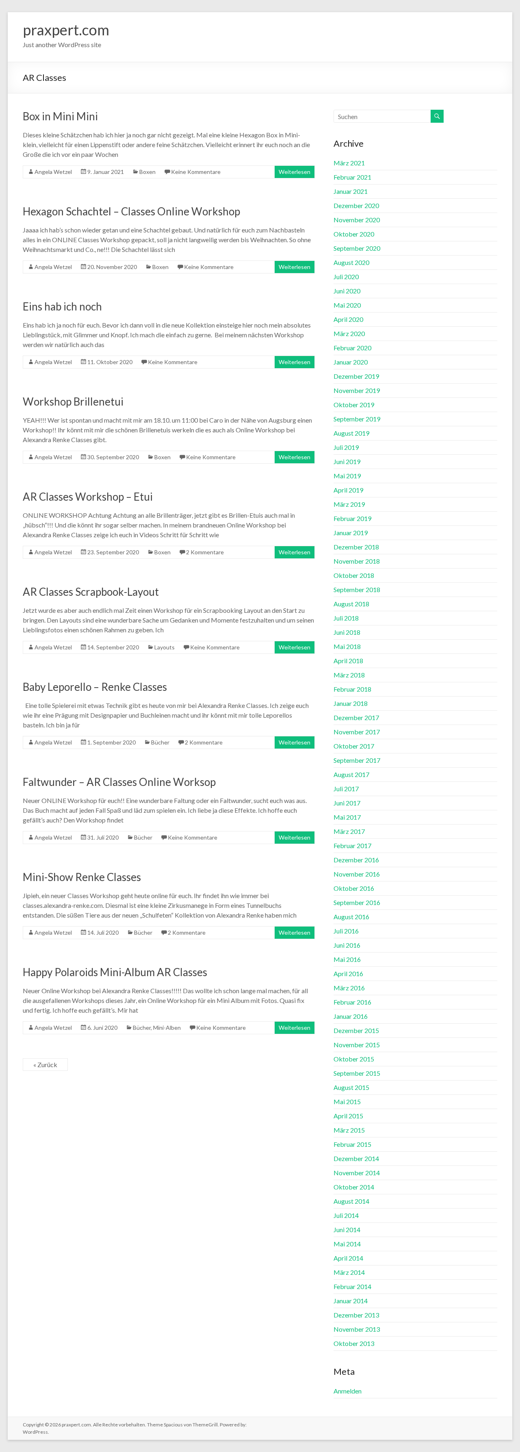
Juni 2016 (347, 945)
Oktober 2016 (354, 888)
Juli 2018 (346, 618)
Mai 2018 (347, 646)
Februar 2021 (352, 177)
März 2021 (349, 163)
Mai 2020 (347, 305)
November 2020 (357, 220)
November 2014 (357, 1172)
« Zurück (45, 1064)
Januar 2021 (351, 191)
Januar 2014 (351, 1300)
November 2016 (357, 874)
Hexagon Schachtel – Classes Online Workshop (131, 211)
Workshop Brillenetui (73, 401)
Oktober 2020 (354, 234)
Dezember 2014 (356, 1158)
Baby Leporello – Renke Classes (95, 686)
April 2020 (348, 319)
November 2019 (357, 390)
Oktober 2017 (354, 746)
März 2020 (349, 333)
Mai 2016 (347, 959)
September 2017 (357, 760)
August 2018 (351, 604)
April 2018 (348, 660)
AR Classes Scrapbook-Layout (91, 591)
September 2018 (357, 589)
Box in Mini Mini (60, 116)
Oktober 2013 (354, 1343)
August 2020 (351, 262)
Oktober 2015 (354, 1059)
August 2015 (351, 1087)
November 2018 (357, 561)
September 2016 (357, 902)
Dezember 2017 (356, 717)
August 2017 (351, 774)
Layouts (164, 647)
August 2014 (351, 1201)
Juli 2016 (346, 931)
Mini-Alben (167, 1027)
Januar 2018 (351, 703)
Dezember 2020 (356, 205)
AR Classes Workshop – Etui (88, 496)
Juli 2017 (346, 788)
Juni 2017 (347, 803)
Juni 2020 (347, 291)
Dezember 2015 (356, 1030)
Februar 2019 (352, 518)
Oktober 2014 (354, 1187)
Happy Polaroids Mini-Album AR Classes (115, 972)
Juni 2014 (347, 1229)
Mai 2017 (347, 817)
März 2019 (349, 504)
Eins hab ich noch (62, 306)
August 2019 (351, 433)
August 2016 (351, 916)
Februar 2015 (352, 1144)
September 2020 (357, 248)
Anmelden (348, 1391)
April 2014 (348, 1258)
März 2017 (349, 831)
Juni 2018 (347, 632)
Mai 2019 (347, 476)
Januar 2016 (351, 1016)
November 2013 (357, 1329)
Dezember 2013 (356, 1315)
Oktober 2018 (354, 575)
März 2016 (349, 988)
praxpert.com (66, 30)
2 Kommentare (205, 552)
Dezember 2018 (356, 547)
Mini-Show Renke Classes (82, 876)
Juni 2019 (347, 461)
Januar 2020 (351, 362)
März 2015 (349, 1130)
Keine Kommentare (196, 171)
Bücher (160, 742)
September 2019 (357, 419)
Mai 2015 (347, 1101)
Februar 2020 (352, 348)
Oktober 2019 (354, 404)
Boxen (147, 171)
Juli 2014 (346, 1215)
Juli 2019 (346, 447)
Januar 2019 (351, 532)
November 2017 (357, 732)
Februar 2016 (352, 1002)
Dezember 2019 (356, 376)
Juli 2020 (346, 276)
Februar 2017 (352, 845)
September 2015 (357, 1073)
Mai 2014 (347, 1244)
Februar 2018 (352, 689)
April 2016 (348, 973)
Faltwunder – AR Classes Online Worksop (119, 781)
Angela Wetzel (53, 171)
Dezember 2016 (356, 860)
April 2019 (348, 490)
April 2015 (348, 1116)
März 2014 (349, 1272)
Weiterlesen (294, 171)
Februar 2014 (352, 1286)
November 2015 (357, 1044)
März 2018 (349, 675)
